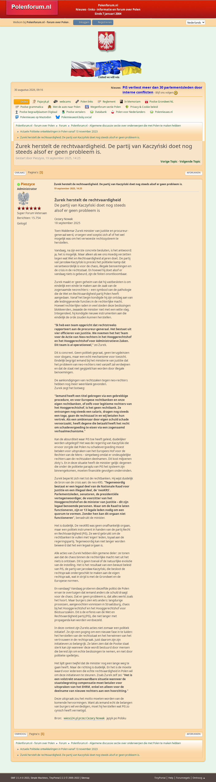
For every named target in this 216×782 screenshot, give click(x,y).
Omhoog (20, 733)
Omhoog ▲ (199, 777)
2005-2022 (73, 778)
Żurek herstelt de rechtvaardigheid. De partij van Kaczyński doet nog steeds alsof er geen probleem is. (118, 184)
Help (170, 777)
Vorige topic (169, 161)
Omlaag (20, 172)
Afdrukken (194, 172)
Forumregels (183, 777)
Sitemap (85, 778)
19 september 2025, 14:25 (68, 188)
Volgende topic (190, 161)
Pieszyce (28, 184)
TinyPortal (160, 777)
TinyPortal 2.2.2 (57, 778)
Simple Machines (39, 778)
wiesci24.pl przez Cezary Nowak (84, 718)
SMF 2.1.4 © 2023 (20, 778)
